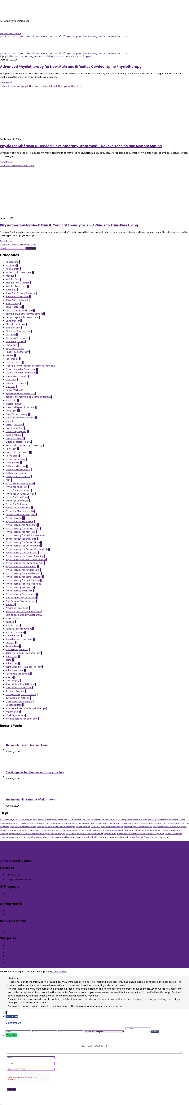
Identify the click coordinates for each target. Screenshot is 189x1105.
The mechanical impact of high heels (30, 799)
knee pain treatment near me (23, 826)
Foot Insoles (12, 358)
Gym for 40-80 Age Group (63, 36)
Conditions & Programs (90, 36)
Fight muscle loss (15, 348)
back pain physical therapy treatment (50, 819)
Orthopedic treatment (18, 476)
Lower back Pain (14, 428)
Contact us (121, 36)
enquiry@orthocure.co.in (13, 30)
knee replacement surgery (20, 417)
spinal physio (45, 837)
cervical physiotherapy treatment (31, 86)
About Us (109, 36)
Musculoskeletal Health (18, 441)
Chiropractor (13, 320)
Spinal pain (11, 656)
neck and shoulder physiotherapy (118, 826)
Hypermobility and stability (20, 393)
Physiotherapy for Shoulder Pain (23, 573)
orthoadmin (6, 86)
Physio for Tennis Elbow (18, 507)
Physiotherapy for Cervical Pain (23, 542)
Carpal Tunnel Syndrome (19, 310)
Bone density (13, 303)
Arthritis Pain (12, 279)
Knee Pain (11, 410)
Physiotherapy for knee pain (21, 833)
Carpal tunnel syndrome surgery (23, 952)
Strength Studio (143, 837)
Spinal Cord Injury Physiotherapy (23, 653)
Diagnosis (11, 334)
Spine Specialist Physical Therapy (24, 666)
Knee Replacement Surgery (21, 948)
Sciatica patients (15, 632)
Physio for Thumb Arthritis (20, 511)
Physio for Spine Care (17, 500)
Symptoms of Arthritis (17, 698)
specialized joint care (17, 649)
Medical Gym (97, 826)
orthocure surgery (15, 459)
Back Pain (11, 289)
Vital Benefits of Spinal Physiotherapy (26, 708)
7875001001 (6, 26)
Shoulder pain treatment (19, 639)
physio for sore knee (65, 830)
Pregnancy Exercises (17, 608)
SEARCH (31, 248)
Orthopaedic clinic (16, 466)
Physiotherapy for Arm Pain (20, 531)
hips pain (10, 386)
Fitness (9, 355)
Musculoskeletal (14, 438)
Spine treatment (15, 670)
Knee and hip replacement (20, 407)
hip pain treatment (16, 383)
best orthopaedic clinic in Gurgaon (131, 819)
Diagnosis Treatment (17, 338)
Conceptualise (59, 971)
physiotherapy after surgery (87, 830)
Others (9, 966)
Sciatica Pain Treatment (19, 628)
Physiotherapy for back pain (147, 830)
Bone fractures (14, 307)
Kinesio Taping (13, 403)
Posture (10, 604)
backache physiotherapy (11, 819)
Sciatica (10, 621)
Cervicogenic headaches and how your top (35, 772)
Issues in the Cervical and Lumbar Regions (28, 397)
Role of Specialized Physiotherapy (24, 615)
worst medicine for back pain (21, 718)
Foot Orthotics (13, 362)
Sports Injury (12, 680)
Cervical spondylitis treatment (22, 317)
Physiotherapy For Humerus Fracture (26, 559)
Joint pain (11, 400)
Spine (8, 660)
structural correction (159, 837)
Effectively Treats (15, 341)
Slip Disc (10, 642)
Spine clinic (12, 663)
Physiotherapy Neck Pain (19, 590)
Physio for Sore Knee (17, 497)
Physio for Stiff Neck (23, 165)
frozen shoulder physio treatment (85, 823)
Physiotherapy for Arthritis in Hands (25, 535)
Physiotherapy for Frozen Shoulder (24, 556)
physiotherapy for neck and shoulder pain (84, 833)
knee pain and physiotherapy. (165, 823)
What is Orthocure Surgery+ (21, 945)
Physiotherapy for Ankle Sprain (22, 528)
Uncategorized (14, 704)
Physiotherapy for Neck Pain (66, 86)
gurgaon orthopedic (16, 376)
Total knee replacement (19, 701)
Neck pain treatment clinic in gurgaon (170, 826)
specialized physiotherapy (27, 837)
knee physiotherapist (65, 826)
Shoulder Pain (13, 635)
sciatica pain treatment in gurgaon (148, 833)
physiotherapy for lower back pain (49, 833)
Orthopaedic (13, 462)
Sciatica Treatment (173, 833)
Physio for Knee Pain (16, 486)
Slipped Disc (12, 646)
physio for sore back (46, 830)
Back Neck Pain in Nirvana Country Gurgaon (29, 931)
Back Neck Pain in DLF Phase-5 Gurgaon (27, 927)
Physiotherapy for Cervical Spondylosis (27, 549)
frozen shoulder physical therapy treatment (49, 823)
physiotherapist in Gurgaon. (21, 514)
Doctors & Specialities (18, 36)
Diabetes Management (18, 331)
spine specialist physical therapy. (91, 837)
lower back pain (83, 826)
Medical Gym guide (16, 431)
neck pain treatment (24, 244)
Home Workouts (14, 390)
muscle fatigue (14, 435)
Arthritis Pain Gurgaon (17, 282)
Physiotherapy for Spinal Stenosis (24, 576)
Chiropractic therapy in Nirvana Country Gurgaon (32, 914)
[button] (19, 36)
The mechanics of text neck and (27, 745)
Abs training (12, 262)
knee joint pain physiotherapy (138, 823)
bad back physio (108, 819)
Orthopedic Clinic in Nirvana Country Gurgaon (30, 896)
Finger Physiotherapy (17, 352)
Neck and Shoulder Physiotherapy (24, 445)
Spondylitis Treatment (18, 673)
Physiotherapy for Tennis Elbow (23, 580)
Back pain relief (74, 819)
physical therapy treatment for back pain (18, 830)
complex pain (13, 327)
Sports (9, 677)
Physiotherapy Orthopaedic (21, 594)
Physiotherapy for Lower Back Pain (24, 563)
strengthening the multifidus (21, 694)
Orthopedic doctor (16, 473)
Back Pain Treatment (17, 296)
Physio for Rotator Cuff (18, 490)
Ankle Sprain (12, 268)
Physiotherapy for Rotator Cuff (22, 570)
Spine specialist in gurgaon (64, 837)
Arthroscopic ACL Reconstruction (24, 962)
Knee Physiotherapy (16, 414)
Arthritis (10, 275)
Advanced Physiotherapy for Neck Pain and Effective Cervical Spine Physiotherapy (71, 66)
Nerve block (12, 455)
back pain (27, 819)
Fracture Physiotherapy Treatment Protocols (30, 365)
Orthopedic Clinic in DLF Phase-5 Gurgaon (28, 893)
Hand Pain (11, 379)
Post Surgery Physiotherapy (21, 597)
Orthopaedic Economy (18, 469)
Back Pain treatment (17, 300)
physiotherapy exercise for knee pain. (118, 830)
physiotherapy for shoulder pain (118, 833)
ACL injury (11, 265)
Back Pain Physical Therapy (20, 293)
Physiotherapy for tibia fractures (23, 583)
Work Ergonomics (15, 715)
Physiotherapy (39, 36)
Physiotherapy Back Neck (19, 521)
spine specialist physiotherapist (121, 837)
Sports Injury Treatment (19, 687)
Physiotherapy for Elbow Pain (21, 552)
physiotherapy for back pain (21, 538)
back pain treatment (90, 819)
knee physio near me (46, 826)
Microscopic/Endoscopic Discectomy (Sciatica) (31, 955)
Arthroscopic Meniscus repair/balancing (28, 959)
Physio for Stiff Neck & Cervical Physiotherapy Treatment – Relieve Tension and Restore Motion (81, 146)
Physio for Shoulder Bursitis (20, 493)
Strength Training (15, 691)
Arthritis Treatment (16, 286)
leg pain (10, 421)
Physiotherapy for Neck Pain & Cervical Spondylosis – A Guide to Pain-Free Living (69, 225)
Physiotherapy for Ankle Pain (21, 525)
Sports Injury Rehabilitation (20, 684)
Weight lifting (13, 711)
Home (3, 36)
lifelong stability (14, 424)
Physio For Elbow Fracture (20, 483)
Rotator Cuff (12, 618)
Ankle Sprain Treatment (19, 272)
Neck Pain (11, 448)
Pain (8, 480)
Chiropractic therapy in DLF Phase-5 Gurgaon (30, 910)
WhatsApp (11, 1035)
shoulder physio (7, 837)
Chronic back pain (15, 324)
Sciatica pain (12, 625)
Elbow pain (11, 345)
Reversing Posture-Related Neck (23, 611)
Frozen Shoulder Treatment (21, 369)
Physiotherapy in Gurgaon (20, 587)
